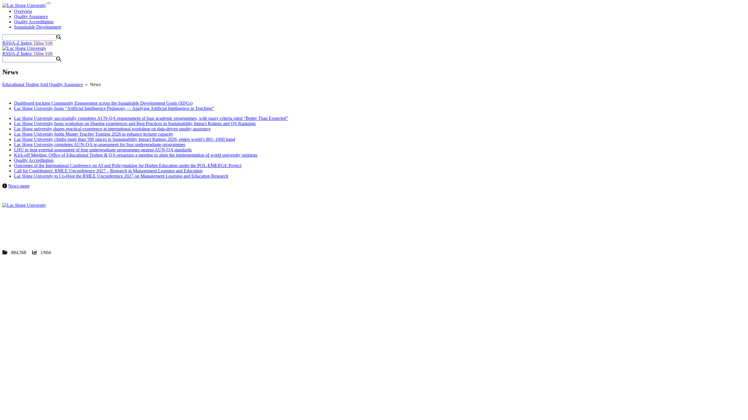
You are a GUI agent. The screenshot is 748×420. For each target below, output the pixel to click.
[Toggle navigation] (48, 3)
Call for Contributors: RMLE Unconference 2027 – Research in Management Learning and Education (108, 170)
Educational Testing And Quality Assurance (42, 84)
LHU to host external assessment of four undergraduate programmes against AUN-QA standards (103, 149)
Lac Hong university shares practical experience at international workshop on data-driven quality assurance (112, 128)
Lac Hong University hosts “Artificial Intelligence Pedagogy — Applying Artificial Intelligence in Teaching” (114, 108)
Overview (23, 11)
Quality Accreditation (33, 21)
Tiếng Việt (42, 43)
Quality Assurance (31, 16)
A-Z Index (21, 43)
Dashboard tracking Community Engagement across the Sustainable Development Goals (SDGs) (103, 103)
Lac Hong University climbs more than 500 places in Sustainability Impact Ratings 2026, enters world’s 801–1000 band (124, 139)
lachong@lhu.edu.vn (46, 231)
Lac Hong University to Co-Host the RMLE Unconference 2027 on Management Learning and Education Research (121, 176)
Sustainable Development (37, 26)
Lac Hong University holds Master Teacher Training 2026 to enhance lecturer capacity (93, 134)
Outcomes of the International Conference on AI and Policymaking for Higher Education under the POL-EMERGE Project (127, 165)
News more (19, 185)
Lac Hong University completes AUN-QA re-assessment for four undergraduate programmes (99, 144)
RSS (6, 43)
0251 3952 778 (36, 226)
